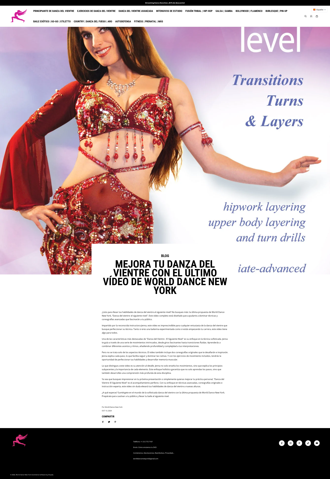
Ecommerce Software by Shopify (42, 475)
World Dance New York (23, 475)
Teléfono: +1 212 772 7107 (143, 441)
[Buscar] (305, 16)
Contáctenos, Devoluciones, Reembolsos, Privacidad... (153, 453)
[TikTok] (308, 443)
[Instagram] (290, 443)
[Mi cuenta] (311, 16)
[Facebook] (282, 443)
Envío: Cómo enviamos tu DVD (144, 447)
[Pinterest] (299, 443)
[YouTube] (317, 443)
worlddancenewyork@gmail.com (145, 458)
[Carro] (317, 16)
